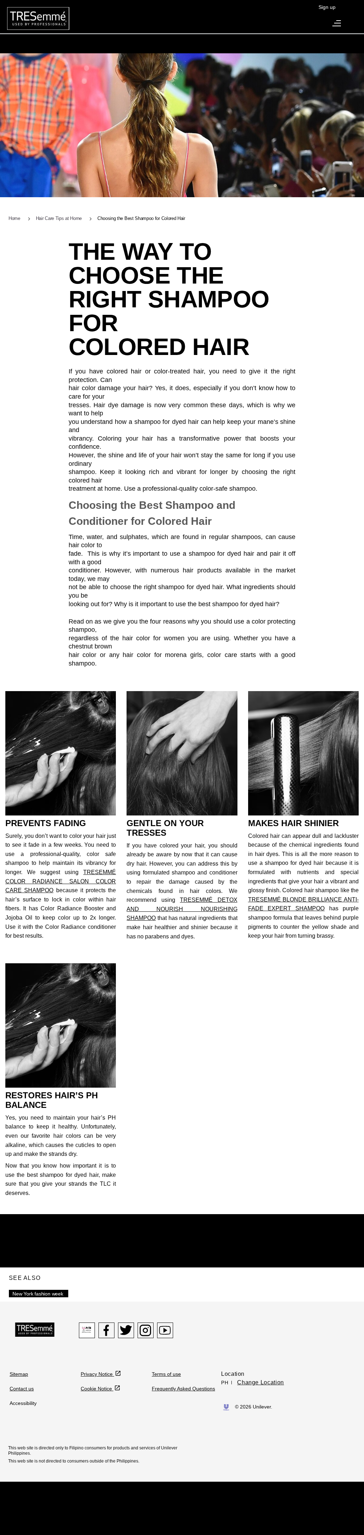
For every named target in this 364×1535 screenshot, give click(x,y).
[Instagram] (145, 1330)
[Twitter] (126, 1330)
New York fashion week (37, 1294)
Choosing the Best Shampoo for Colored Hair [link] (141, 218)
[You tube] (165, 1330)
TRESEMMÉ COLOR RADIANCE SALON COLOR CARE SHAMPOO (60, 881)
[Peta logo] (87, 1330)
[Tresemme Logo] (35, 1329)
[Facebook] (106, 1330)
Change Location (260, 1382)
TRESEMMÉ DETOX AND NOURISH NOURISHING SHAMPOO (182, 909)
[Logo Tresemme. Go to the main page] (38, 18)
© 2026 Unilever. (253, 1407)
